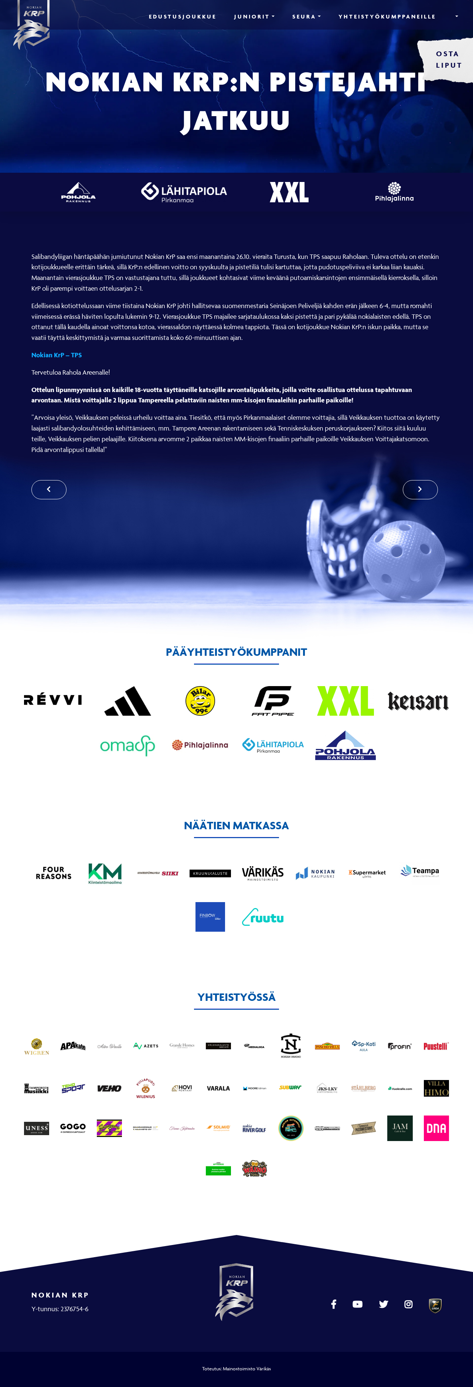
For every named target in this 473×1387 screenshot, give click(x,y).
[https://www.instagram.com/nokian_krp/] (409, 1304)
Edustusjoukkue (183, 16)
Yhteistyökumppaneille (387, 16)
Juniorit (252, 16)
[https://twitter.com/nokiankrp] (384, 1304)
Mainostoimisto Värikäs (247, 1368)
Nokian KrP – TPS (56, 355)
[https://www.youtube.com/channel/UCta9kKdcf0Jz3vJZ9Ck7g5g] (358, 1304)
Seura (304, 16)
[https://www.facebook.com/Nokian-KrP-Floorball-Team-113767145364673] (334, 1304)
